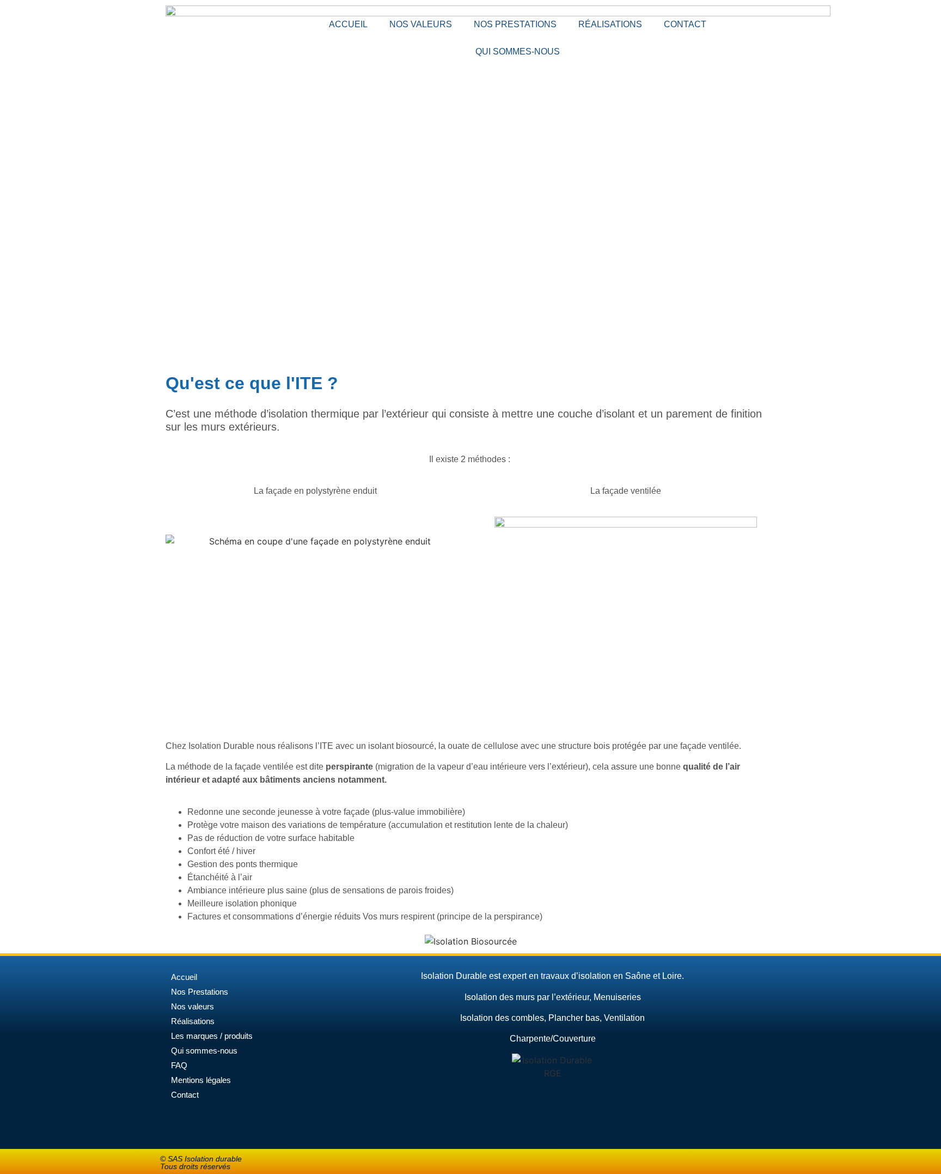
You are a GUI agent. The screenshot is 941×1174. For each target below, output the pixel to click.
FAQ (179, 1065)
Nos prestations (515, 24)
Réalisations (610, 24)
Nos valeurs (420, 24)
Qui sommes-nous (517, 51)
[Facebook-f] (779, 19)
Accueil (348, 24)
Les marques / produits (212, 1035)
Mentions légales (201, 1080)
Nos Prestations (199, 991)
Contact (685, 24)
